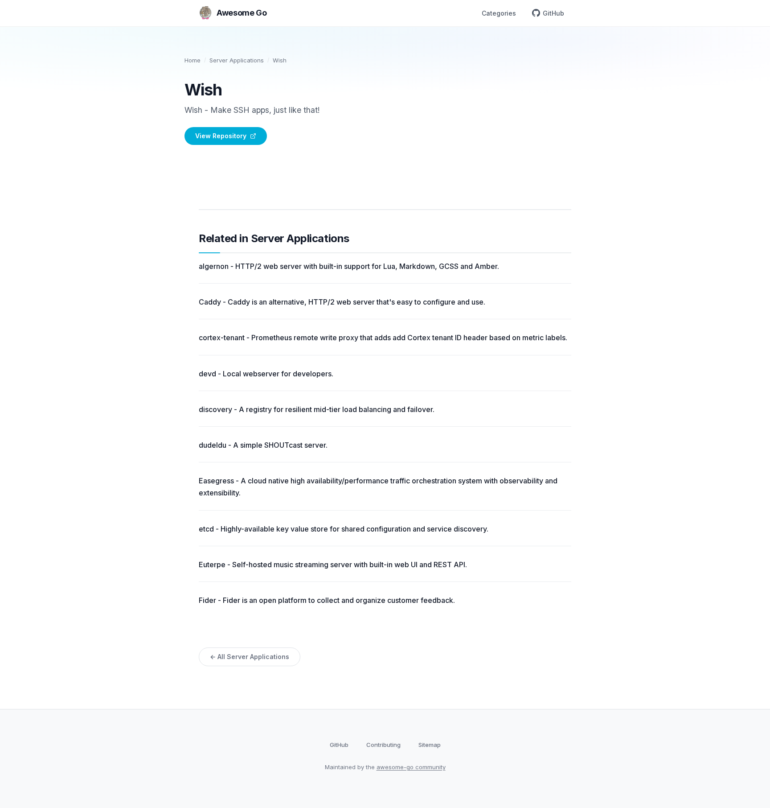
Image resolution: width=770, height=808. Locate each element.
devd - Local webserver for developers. (266, 373)
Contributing (383, 744)
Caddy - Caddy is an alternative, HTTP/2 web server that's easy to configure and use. (342, 301)
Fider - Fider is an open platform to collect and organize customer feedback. (327, 600)
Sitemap (429, 744)
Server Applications (236, 60)
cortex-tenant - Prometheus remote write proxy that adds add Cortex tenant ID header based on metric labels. (383, 337)
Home (192, 60)
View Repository (220, 136)
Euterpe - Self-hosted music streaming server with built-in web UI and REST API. (333, 564)
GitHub (553, 13)
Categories (499, 13)
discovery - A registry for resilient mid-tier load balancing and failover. (316, 409)
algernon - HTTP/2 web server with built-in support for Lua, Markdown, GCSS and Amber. (349, 266)
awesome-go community (411, 767)
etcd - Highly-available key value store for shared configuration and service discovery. (343, 528)
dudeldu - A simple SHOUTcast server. (263, 445)
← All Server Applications (249, 656)
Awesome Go (241, 12)
